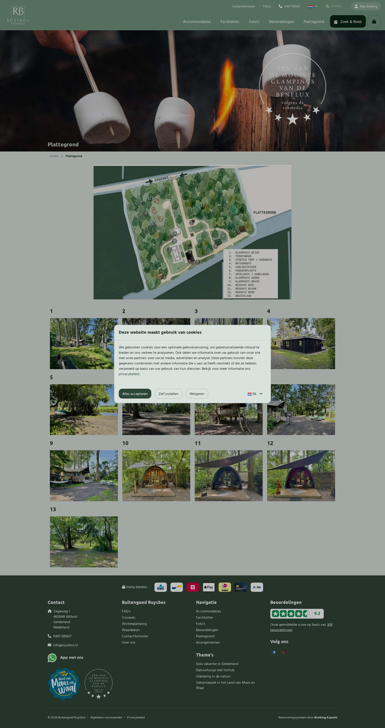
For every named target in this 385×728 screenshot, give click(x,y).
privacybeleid (129, 374)
